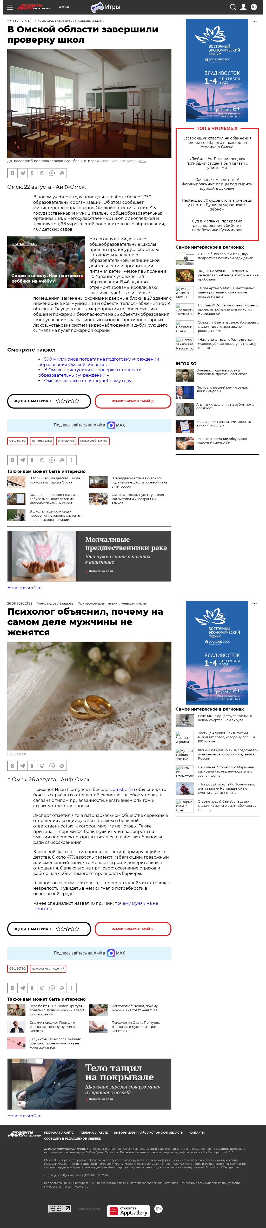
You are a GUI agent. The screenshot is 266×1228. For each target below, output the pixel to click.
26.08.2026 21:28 (19, 603)
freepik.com (16, 754)
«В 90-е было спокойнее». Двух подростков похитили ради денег (225, 256)
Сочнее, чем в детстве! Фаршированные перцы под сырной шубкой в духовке (217, 184)
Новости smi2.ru (24, 587)
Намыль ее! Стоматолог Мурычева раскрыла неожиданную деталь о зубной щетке (226, 771)
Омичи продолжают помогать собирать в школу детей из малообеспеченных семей (54, 499)
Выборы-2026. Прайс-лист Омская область (148, 1132)
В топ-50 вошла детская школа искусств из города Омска (55, 480)
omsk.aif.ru (124, 789)
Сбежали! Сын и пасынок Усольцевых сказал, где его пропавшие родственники (228, 326)
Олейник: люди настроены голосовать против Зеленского (222, 372)
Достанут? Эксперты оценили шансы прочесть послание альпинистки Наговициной (228, 309)
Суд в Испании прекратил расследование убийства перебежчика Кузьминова (217, 225)
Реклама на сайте (59, 1132)
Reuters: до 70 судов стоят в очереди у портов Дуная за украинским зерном (217, 205)
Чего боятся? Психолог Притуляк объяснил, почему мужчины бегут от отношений (57, 1010)
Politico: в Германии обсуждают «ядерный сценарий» (221, 440)
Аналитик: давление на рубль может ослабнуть (226, 406)
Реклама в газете (93, 1132)
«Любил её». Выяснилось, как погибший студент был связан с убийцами (217, 163)
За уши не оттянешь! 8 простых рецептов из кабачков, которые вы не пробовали (228, 275)
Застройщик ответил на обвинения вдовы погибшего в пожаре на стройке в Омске (217, 142)
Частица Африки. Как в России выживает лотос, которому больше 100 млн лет (226, 737)
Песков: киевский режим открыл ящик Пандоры (223, 389)
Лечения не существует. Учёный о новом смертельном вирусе (225, 718)
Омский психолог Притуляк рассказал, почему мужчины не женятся (55, 1027)
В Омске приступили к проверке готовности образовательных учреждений (90, 372)
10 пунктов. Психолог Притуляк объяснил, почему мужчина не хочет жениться (55, 1043)
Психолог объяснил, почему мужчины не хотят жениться (135, 1008)
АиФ (142, 161)
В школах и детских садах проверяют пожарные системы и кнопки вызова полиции (56, 515)
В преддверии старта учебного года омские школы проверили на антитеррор (140, 482)
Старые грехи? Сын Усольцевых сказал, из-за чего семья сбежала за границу (227, 805)
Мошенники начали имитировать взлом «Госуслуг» (223, 423)
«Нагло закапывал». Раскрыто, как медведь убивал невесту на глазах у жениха (227, 344)
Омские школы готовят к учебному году (87, 380)
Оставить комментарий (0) (133, 401)
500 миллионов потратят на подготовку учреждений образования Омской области (98, 362)
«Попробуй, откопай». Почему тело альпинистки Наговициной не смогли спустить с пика (226, 788)
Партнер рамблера (89, 1208)
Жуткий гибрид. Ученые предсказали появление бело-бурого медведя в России (228, 754)
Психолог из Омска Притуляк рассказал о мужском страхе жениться (136, 1027)
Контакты (196, 1132)
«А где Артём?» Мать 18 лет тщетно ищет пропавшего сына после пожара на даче (226, 292)
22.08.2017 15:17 (19, 21)
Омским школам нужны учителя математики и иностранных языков (138, 499)
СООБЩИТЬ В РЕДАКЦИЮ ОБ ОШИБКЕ (72, 1138)
